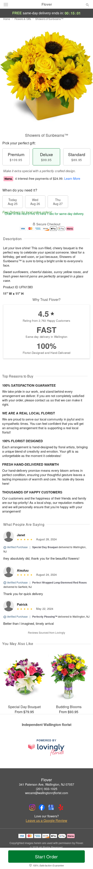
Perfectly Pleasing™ (44, 616)
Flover (47, 4)
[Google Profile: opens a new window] (51, 807)
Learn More (72, 178)
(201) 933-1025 (46, 789)
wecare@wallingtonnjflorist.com (46, 793)
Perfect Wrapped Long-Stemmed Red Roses (59, 582)
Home (6, 19)
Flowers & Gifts (22, 19)
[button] (84, 859)
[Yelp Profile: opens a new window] (61, 807)
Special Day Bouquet (45, 547)
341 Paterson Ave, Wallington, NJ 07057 (46, 784)
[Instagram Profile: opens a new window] (32, 807)
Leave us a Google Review (46, 820)
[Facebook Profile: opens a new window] (42, 807)
